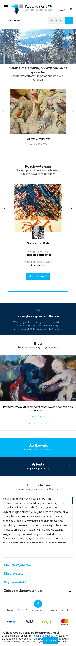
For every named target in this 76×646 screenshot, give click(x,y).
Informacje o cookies (55, 610)
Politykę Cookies (41, 635)
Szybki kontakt (15, 582)
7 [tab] (41, 59)
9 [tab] (46, 59)
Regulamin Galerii (15, 610)
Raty (69, 610)
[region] (38, 520)
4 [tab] (34, 59)
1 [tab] (27, 59)
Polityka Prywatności (35, 610)
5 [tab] (36, 59)
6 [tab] (39, 59)
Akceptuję (50, 640)
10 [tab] (48, 59)
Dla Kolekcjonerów (17, 565)
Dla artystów (13, 573)
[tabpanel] (38, 46)
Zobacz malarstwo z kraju (23, 590)
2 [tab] (29, 59)
